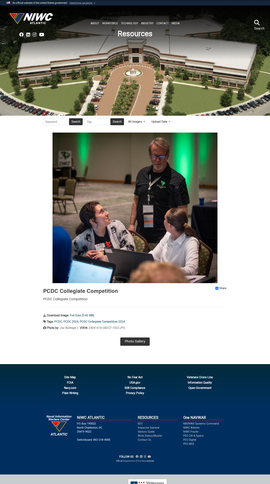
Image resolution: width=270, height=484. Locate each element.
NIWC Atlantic (191, 427)
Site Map (70, 377)
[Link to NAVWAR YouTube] (149, 456)
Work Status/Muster (150, 435)
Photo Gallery (135, 341)
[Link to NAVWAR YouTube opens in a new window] (41, 34)
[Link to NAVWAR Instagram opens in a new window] (35, 34)
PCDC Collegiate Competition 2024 (102, 321)
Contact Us (144, 439)
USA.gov (134, 382)
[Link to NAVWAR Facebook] (137, 456)
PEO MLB (188, 443)
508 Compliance (135, 388)
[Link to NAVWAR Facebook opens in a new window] (21, 34)
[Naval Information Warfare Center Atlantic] (32, 20)
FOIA (70, 382)
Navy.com (70, 388)
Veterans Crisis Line (200, 377)
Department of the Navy (134, 461)
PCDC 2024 (70, 321)
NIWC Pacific (191, 431)
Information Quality (200, 382)
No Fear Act (135, 377)
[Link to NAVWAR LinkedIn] (141, 456)
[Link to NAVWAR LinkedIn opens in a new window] (28, 34)
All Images (135, 121)
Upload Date (160, 121)
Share (222, 288)
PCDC (58, 321)
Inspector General (148, 427)
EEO (140, 423)
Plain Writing (70, 393)
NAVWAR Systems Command (201, 423)
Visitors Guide (146, 431)
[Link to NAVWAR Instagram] (145, 456)
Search (75, 121)
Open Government (199, 388)
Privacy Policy (135, 393)
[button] (83, 3)
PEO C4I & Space (193, 435)
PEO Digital (189, 439)
